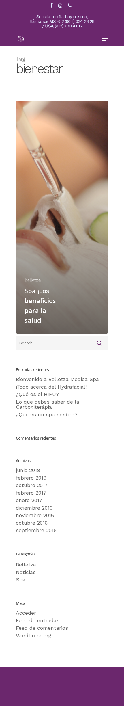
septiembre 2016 (36, 530)
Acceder (26, 613)
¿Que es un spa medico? (47, 414)
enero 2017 (29, 500)
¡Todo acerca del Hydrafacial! (51, 386)
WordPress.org (33, 635)
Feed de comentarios (42, 628)
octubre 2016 (32, 522)
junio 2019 (28, 470)
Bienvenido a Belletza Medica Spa (57, 379)
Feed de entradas (37, 620)
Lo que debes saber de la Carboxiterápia (47, 404)
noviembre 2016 (35, 515)
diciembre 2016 (34, 507)
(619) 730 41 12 (68, 26)
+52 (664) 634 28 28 (75, 21)
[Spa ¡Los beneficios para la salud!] (62, 217)
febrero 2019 (31, 477)
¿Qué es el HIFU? (37, 394)
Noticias (26, 572)
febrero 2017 (31, 492)
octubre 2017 (32, 485)
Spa (20, 579)
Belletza (33, 280)
